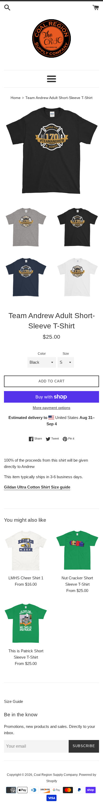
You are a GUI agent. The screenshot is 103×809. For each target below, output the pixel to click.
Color (42, 354)
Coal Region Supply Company (55, 775)
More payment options (51, 408)
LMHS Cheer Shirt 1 (25, 578)
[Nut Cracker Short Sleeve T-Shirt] (77, 550)
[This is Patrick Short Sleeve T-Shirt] (26, 623)
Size (66, 354)
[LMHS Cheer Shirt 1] (26, 550)
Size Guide (13, 701)
